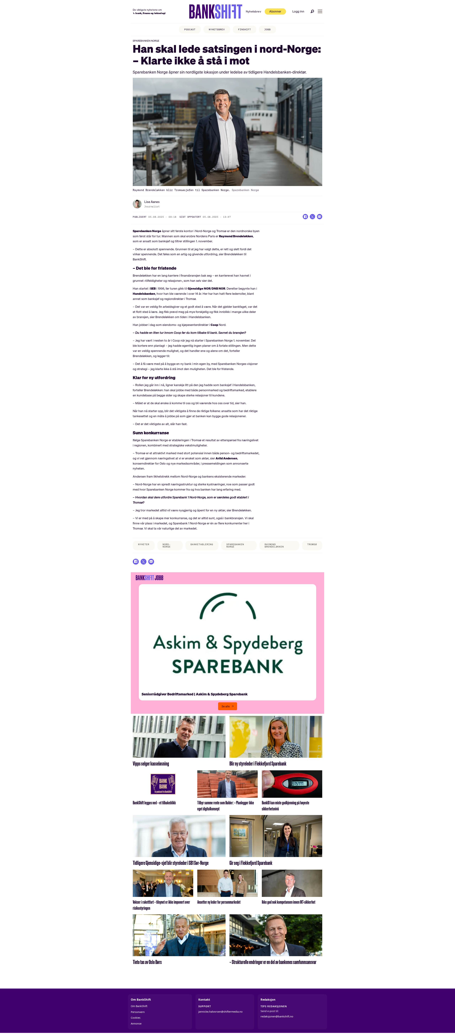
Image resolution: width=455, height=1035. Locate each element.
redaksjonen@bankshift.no (277, 1016)
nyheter (143, 544)
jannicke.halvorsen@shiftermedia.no (220, 1011)
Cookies (135, 1017)
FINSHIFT (244, 29)
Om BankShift (139, 1006)
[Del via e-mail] (319, 216)
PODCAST (190, 29)
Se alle (226, 706)
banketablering (202, 544)
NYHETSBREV (217, 29)
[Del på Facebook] (305, 216)
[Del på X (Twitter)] (312, 216)
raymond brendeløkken (274, 545)
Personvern (138, 1012)
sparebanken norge (235, 545)
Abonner (275, 11)
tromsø (312, 544)
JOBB (267, 29)
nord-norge (167, 545)
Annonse (136, 1023)
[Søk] (312, 11)
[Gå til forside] (215, 11)
